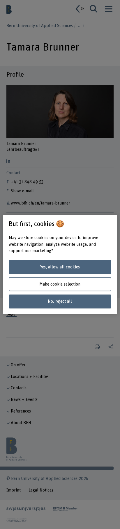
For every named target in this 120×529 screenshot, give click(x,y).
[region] (60, 264)
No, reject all (60, 301)
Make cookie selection (59, 284)
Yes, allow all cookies (60, 267)
